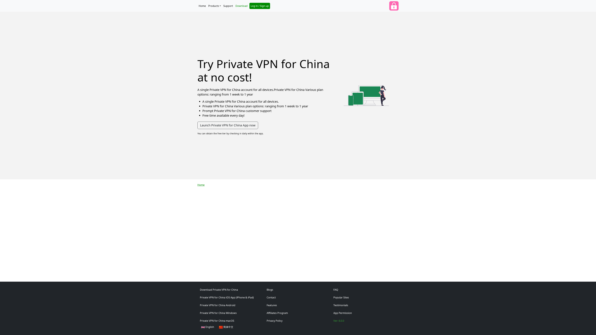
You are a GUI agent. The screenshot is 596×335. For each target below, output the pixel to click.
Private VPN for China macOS (217, 320)
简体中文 (228, 327)
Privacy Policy (274, 320)
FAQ (335, 289)
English (209, 327)
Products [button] (213, 6)
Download (241, 6)
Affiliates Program (277, 313)
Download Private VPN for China (219, 289)
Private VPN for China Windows (218, 313)
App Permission (342, 313)
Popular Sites (341, 297)
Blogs (270, 289)
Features (272, 305)
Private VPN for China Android (217, 305)
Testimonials (340, 305)
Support (228, 6)
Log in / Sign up (260, 6)
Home (202, 6)
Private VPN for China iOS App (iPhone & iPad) (227, 297)
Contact (271, 297)
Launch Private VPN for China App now (227, 125)
